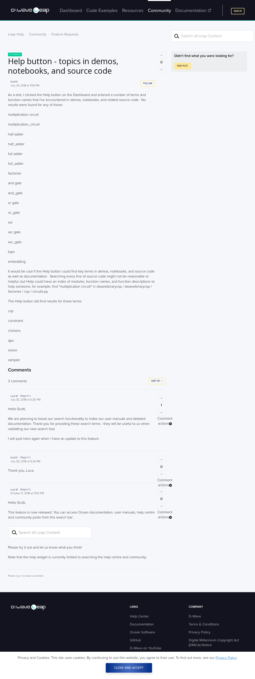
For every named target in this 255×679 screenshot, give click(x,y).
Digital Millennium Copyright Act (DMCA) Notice (214, 642)
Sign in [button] (238, 11)
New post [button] (182, 66)
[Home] (43, 607)
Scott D (14, 81)
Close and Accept (129, 667)
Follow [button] (147, 83)
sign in (19, 575)
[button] (161, 55)
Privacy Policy (199, 632)
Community (37, 34)
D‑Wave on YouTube (145, 648)
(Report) (25, 396)
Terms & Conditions (204, 624)
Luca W (14, 396)
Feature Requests (64, 34)
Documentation (142, 624)
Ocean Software (142, 632)
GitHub (135, 640)
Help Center (139, 616)
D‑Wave (195, 616)
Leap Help (16, 34)
